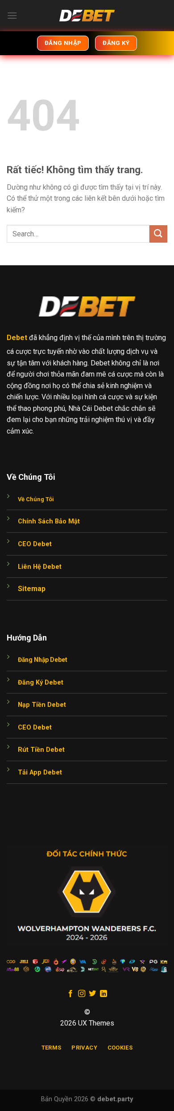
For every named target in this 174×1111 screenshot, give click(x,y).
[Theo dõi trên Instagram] (81, 994)
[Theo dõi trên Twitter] (92, 994)
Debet (17, 337)
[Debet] (87, 15)
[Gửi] (158, 234)
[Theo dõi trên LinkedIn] (103, 994)
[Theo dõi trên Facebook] (70, 994)
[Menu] (12, 15)
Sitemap (32, 588)
